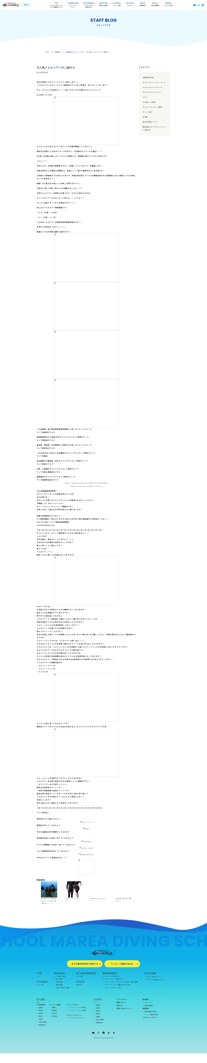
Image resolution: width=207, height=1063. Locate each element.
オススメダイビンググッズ (152, 87)
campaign (72, 5)
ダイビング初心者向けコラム (155, 980)
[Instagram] (98, 1033)
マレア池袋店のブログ (46, 432)
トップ (38, 976)
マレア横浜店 (55, 52)
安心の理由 (59, 979)
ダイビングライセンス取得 (152, 107)
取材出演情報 (149, 1005)
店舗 (38, 1002)
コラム (145, 97)
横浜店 (41, 1016)
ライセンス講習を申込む (122, 963)
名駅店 (41, 1019)
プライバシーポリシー (150, 1017)
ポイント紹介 (147, 112)
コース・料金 (40, 984)
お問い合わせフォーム (124, 1008)
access (130, 4)
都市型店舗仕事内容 (151, 1011)
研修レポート (121, 1002)
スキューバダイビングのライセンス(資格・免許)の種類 (121, 982)
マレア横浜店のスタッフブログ (73, 52)
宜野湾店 (54, 1010)
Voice (80, 982)
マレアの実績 (79, 976)
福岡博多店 (42, 1025)
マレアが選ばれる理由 (59, 976)
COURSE (42, 982)
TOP (56, 5)
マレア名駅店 (42, 456)
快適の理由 (59, 985)
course (117, 4)
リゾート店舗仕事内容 (151, 1014)
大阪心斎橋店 (43, 1022)
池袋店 (41, 1007)
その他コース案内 (149, 102)
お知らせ (120, 1005)
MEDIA (168, 4)
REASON (59, 973)
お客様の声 (79, 984)
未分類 (145, 117)
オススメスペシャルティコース (154, 82)
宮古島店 (54, 1013)
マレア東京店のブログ (46, 448)
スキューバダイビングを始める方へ (111, 976)
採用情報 (145, 1008)
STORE (41, 999)
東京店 (41, 1013)
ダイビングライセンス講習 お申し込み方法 (118, 985)
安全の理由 (59, 982)
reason (103, 4)
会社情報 (145, 999)
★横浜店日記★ (148, 77)
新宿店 (41, 1010)
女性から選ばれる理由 (63, 988)
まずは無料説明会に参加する (84, 963)
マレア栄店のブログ (45, 464)
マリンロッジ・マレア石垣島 (77, 1010)
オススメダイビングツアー (152, 92)
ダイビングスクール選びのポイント (115, 979)
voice (142, 4)
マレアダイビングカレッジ (76, 1018)
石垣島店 (54, 1016)
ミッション (148, 1002)
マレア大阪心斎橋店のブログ (48, 472)
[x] (114, 1033)
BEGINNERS (88, 5)
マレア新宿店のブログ (46, 440)
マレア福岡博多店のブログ (48, 480)
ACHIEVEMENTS (86, 973)
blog (155, 4)
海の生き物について (150, 122)
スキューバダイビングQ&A (113, 988)
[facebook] (103, 1033)
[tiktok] (109, 1033)
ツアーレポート (122, 999)
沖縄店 (54, 1007)
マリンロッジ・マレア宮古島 (77, 1007)
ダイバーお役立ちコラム (154, 977)
